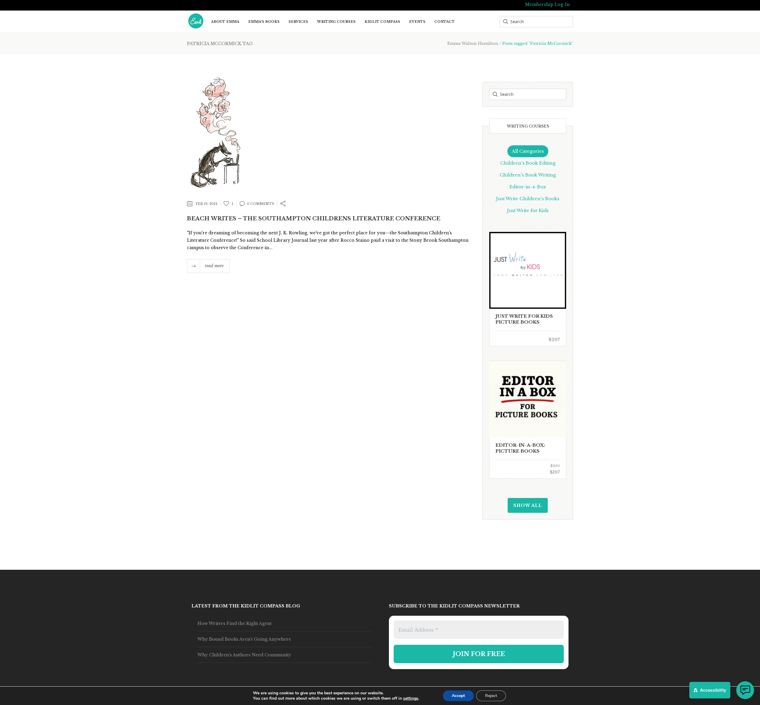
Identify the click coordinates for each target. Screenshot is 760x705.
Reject (491, 695)
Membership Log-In (547, 4)
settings (410, 698)
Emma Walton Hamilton (472, 43)
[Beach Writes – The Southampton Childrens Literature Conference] (215, 132)
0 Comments (260, 204)
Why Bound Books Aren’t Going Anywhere (244, 639)
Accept (458, 695)
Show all (527, 505)
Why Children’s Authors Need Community (244, 655)
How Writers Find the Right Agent (234, 623)
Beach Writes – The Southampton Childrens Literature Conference (313, 218)
